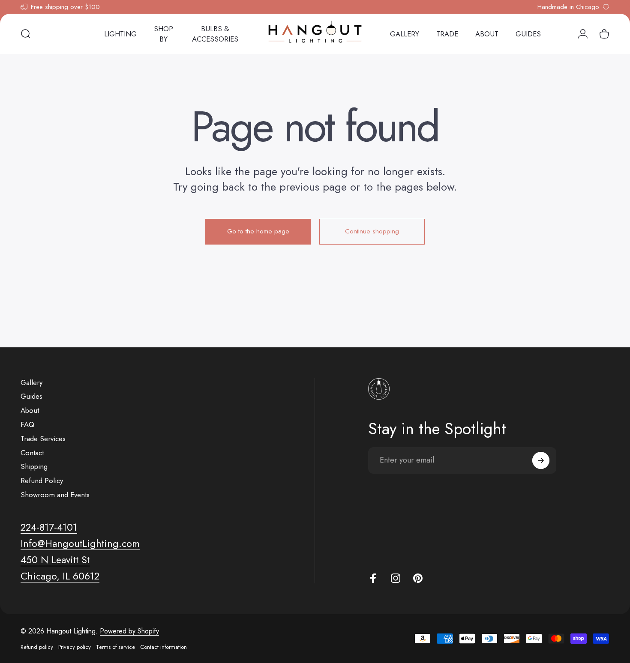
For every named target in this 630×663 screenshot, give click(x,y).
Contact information (163, 647)
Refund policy (37, 647)
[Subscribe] (540, 460)
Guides (31, 396)
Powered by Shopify (129, 631)
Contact (32, 452)
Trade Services (43, 438)
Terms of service (115, 647)
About (30, 410)
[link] (55, 560)
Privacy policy (74, 647)
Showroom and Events (55, 494)
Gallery (31, 382)
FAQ (27, 424)
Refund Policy (42, 480)
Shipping (34, 466)
